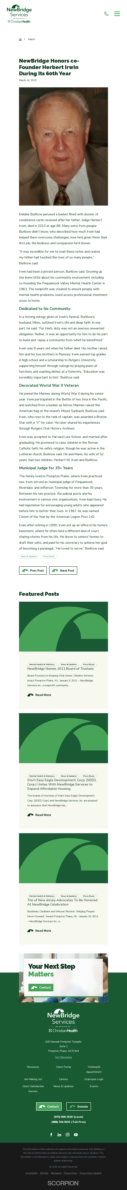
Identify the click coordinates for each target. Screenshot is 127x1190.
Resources (33, 1067)
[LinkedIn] (59, 1135)
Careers (63, 1079)
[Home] (19, 14)
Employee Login (94, 1079)
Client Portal (63, 1067)
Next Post (67, 570)
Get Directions (63, 1057)
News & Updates (29, 556)
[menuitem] (31, 1173)
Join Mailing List (33, 1079)
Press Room (49, 556)
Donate (82, 1106)
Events (94, 1086)
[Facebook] (51, 1135)
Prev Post (37, 570)
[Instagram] (67, 1135)
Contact (45, 987)
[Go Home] (20, 39)
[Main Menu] (117, 13)
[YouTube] (76, 1135)
